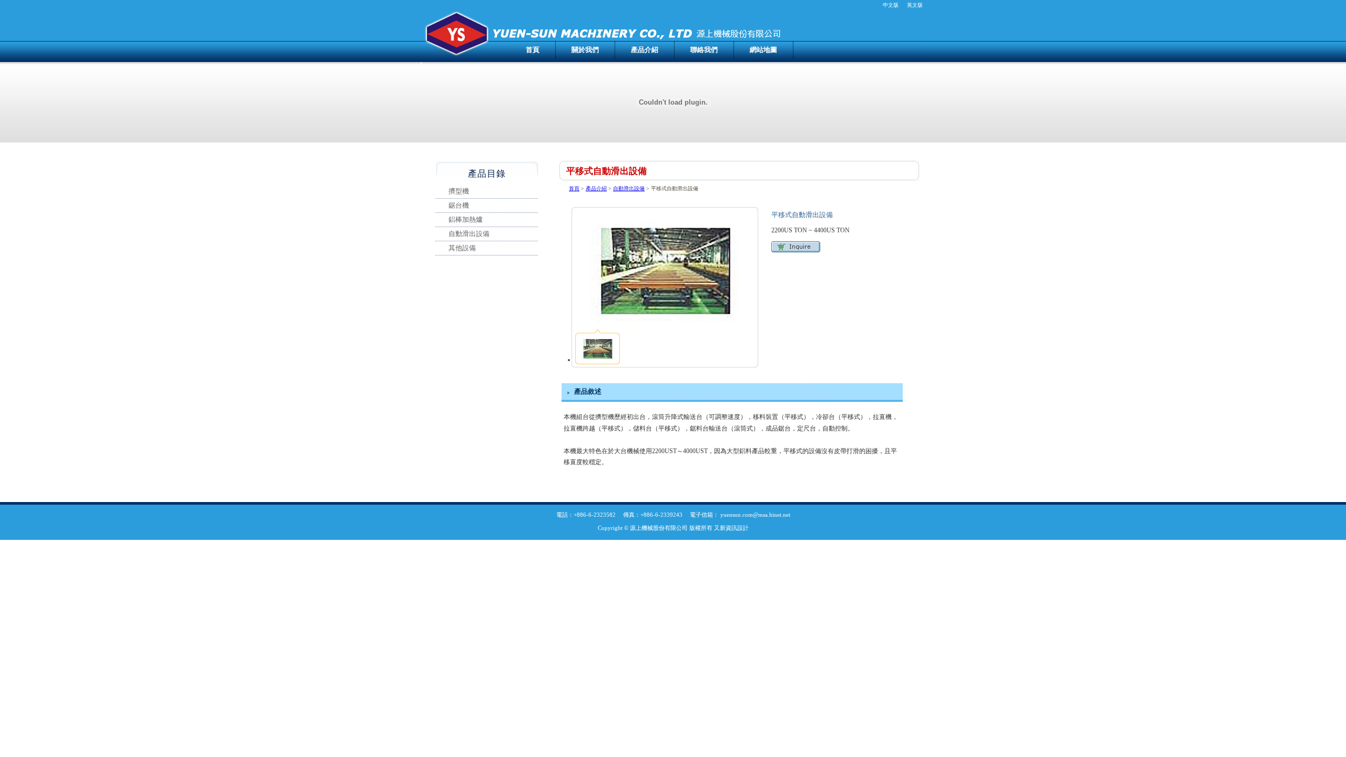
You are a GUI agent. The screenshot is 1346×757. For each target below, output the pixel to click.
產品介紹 (644, 50)
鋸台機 (458, 205)
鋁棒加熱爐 (465, 219)
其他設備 (462, 248)
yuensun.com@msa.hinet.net (755, 515)
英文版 (915, 5)
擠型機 (458, 191)
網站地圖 (763, 50)
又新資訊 (725, 528)
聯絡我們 (704, 50)
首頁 (532, 50)
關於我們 (585, 50)
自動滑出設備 (629, 188)
